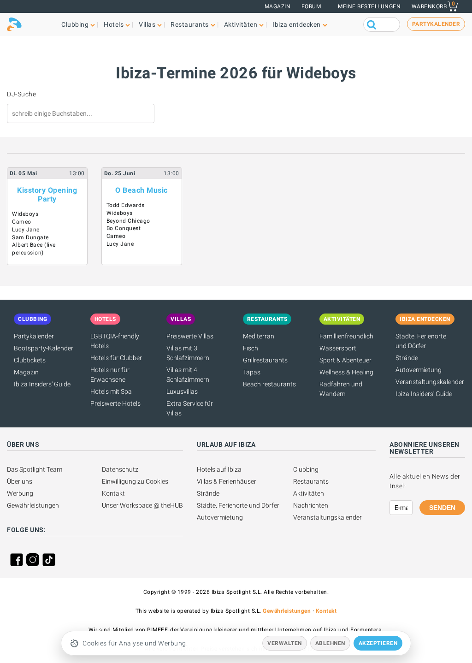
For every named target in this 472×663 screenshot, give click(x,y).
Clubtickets (30, 360)
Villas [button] (147, 24)
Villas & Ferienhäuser (226, 481)
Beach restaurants (269, 384)
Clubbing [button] (74, 24)
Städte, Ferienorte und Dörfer (238, 505)
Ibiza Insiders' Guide (42, 384)
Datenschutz (120, 469)
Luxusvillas (182, 391)
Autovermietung (418, 369)
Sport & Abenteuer (345, 360)
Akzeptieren (378, 643)
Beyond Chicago (128, 221)
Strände (406, 357)
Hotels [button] (114, 24)
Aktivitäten (308, 493)
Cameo (21, 222)
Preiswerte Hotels (115, 403)
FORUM (311, 6)
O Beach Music (141, 190)
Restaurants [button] (190, 24)
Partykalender (34, 336)
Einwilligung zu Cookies (135, 481)
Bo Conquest (123, 228)
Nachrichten (310, 505)
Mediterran (258, 336)
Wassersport (337, 348)
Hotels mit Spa (111, 391)
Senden (442, 507)
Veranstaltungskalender (429, 381)
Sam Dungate (30, 237)
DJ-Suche (21, 94)
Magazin (278, 6)
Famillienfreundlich (346, 336)
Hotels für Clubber (116, 357)
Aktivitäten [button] (241, 24)
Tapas (251, 372)
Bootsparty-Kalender (43, 348)
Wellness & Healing (346, 372)
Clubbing (306, 469)
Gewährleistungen (33, 505)
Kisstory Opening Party (47, 194)
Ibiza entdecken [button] (296, 24)
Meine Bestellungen (369, 6)
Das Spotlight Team (34, 469)
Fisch (250, 348)
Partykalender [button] (436, 24)
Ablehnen (330, 643)
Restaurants (311, 481)
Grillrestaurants (265, 360)
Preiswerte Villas (189, 336)
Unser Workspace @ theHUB (142, 505)
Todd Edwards (125, 205)
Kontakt (113, 493)
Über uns (19, 481)
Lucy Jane (26, 229)
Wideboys (25, 214)
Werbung (20, 493)
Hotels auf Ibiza (219, 469)
